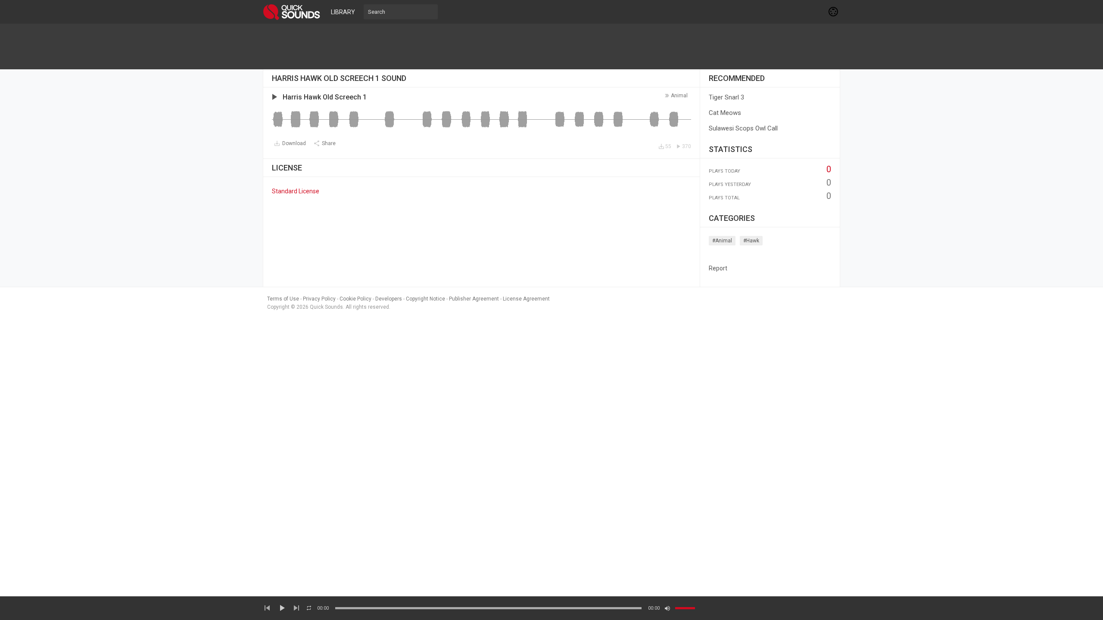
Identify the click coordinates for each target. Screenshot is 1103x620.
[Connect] (833, 11)
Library (343, 12)
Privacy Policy (319, 299)
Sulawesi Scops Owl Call (743, 128)
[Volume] (685, 608)
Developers (388, 299)
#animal (722, 241)
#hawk (751, 241)
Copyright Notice (425, 299)
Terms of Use (283, 299)
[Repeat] (309, 608)
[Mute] (667, 608)
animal (679, 96)
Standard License (295, 191)
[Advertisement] (551, 46)
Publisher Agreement (474, 299)
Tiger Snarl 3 (726, 97)
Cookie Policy (355, 299)
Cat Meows (725, 113)
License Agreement (526, 299)
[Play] (282, 608)
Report (718, 268)
